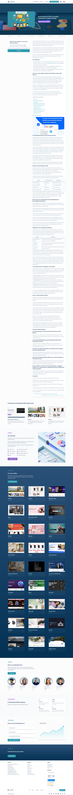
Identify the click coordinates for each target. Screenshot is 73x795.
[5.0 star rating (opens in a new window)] (50, 784)
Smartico (50, 630)
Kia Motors (10, 648)
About (28, 764)
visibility (50, 61)
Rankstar (12, 793)
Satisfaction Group (52, 498)
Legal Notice (49, 765)
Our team (29, 771)
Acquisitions (29, 765)
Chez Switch (30, 648)
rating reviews (50, 782)
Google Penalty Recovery (12, 773)
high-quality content (57, 69)
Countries (29, 770)
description (46, 225)
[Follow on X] (62, 793)
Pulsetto (50, 536)
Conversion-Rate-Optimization (13, 774)
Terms (48, 768)
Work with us (29, 773)
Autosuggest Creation (37, 106)
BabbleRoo (10, 630)
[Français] (64, 2)
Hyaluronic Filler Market (33, 630)
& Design (39, 103)
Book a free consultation (44, 21)
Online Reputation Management (38, 105)
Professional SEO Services (38, 100)
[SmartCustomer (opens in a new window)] (50, 785)
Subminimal (51, 592)
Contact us (11, 673)
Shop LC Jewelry (11, 611)
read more (10, 500)
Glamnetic (30, 536)
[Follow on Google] (52, 793)
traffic (38, 169)
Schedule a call (12, 459)
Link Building (35, 102)
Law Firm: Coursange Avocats (54, 573)
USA (29, 790)
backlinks (52, 150)
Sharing (35, 248)
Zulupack (50, 419)
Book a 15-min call (54, 1)
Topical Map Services (37, 112)
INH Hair (9, 536)
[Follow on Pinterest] (64, 793)
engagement (52, 66)
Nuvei (9, 517)
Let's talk (19, 50)
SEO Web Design (11, 768)
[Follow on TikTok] (60, 793)
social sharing (50, 204)
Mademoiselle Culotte (32, 517)
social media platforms (49, 63)
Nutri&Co (29, 419)
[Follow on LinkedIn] (49, 793)
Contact (46, 1)
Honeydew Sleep (52, 611)
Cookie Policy (50, 764)
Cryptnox (30, 573)
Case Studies (35, 1)
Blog (28, 766)
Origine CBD (30, 611)
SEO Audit (35, 99)
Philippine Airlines (52, 648)
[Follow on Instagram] (56, 793)
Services (39, 109)
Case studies (29, 768)
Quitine (29, 592)
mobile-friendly (57, 218)
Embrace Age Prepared (12, 573)
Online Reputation (11, 769)
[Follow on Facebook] (54, 793)
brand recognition (45, 150)
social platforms (54, 140)
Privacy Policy (50, 766)
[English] (61, 2)
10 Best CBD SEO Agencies (13, 419)
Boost (60, 189)
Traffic (57, 182)
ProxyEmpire (10, 592)
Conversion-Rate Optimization (38, 111)
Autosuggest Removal (37, 108)
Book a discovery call (13, 740)
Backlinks (36, 187)
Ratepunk (51, 517)
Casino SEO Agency (31, 774)
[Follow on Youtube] (58, 793)
